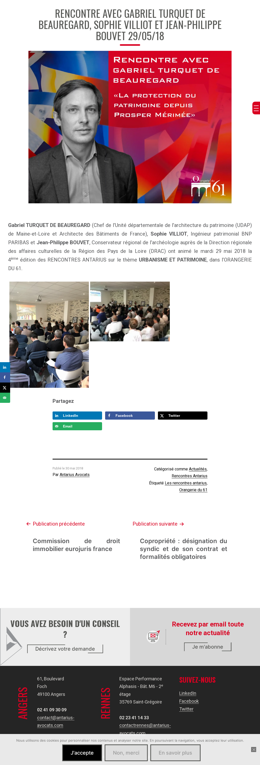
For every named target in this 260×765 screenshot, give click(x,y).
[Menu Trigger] (256, 108)
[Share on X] (5, 387)
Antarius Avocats (75, 474)
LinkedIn (187, 693)
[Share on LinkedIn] (5, 367)
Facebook (189, 701)
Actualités (198, 469)
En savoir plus (175, 753)
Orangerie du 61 (193, 489)
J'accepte (82, 753)
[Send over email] (5, 398)
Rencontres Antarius (189, 475)
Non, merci (126, 753)
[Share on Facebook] (5, 377)
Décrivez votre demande (65, 649)
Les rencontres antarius (186, 483)
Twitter (186, 709)
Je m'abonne (207, 647)
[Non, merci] (253, 749)
